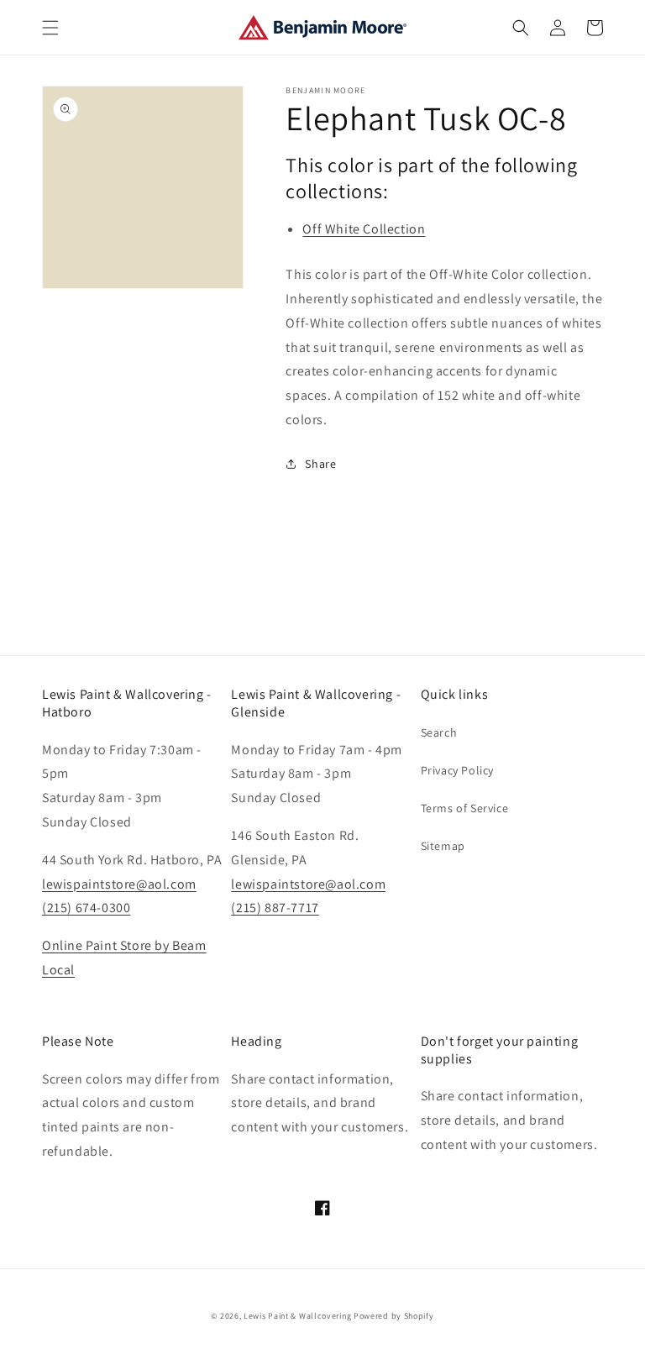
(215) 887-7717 (274, 907)
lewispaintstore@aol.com (119, 884)
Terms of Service (465, 808)
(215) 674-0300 (86, 907)
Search (439, 732)
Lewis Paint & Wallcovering (297, 1315)
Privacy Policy (457, 770)
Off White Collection (363, 229)
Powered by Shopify (394, 1315)
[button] (50, 27)
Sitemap (443, 845)
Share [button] (320, 463)
